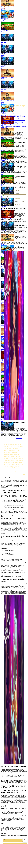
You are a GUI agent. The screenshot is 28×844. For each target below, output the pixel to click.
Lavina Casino (19, 438)
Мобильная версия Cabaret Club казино (12, 123)
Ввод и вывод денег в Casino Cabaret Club (13, 122)
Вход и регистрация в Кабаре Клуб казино (13, 115)
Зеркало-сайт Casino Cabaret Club (11, 113)
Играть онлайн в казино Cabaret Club (11, 118)
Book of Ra (3, 75)
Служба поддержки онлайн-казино (11, 125)
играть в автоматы (13, 163)
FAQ (4, 128)
